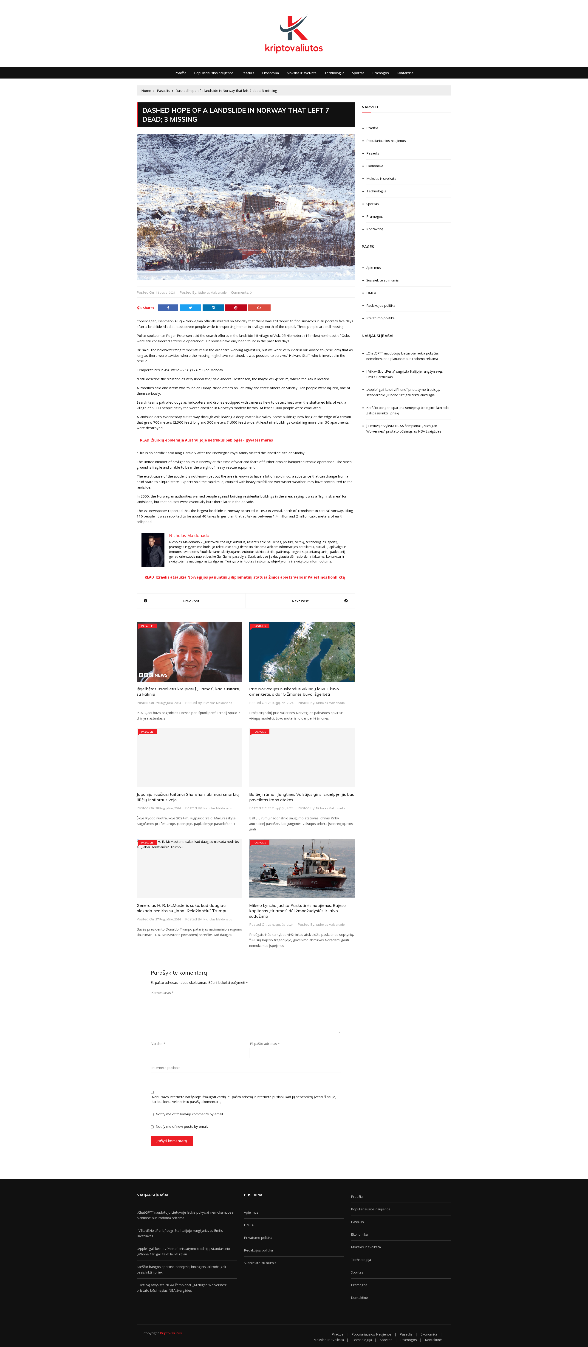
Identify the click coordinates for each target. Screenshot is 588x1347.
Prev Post (191, 601)
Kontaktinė (405, 72)
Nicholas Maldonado (212, 292)
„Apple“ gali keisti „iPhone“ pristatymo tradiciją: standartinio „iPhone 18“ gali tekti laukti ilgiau (403, 392)
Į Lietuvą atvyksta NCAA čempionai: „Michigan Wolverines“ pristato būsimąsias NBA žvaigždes (403, 428)
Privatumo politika (380, 318)
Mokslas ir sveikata (302, 72)
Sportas (358, 72)
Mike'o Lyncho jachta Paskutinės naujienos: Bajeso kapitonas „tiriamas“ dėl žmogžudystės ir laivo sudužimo (297, 911)
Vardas (158, 1043)
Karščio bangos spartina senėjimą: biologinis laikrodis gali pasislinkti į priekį (407, 410)
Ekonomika (270, 72)
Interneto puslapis (165, 1067)
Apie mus (373, 267)
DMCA (371, 292)
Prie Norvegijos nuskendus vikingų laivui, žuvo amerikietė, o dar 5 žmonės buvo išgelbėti (294, 691)
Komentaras (162, 992)
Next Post (300, 601)
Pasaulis (247, 72)
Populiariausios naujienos (214, 72)
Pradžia (180, 72)
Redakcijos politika (380, 305)
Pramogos (380, 72)
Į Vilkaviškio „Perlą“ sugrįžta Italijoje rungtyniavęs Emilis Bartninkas (404, 374)
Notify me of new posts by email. (182, 1126)
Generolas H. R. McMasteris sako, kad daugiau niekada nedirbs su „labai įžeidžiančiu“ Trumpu (182, 908)
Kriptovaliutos (171, 1333)
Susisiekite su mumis (382, 280)
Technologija (334, 72)
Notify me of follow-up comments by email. (189, 1114)
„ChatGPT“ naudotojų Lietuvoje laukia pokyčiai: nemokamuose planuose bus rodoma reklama (402, 356)
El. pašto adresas (265, 1043)
